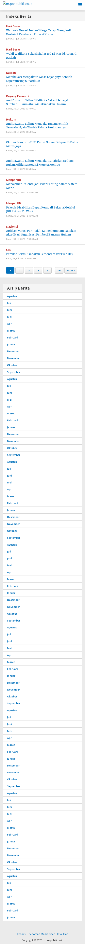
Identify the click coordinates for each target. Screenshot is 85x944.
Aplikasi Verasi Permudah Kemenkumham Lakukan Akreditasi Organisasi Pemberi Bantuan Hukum (41, 232)
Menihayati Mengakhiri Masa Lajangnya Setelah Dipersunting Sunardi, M (39, 79)
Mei (9, 317)
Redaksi (21, 934)
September (13, 372)
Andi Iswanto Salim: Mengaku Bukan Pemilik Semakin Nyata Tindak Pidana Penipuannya (37, 125)
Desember (13, 351)
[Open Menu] (80, 4)
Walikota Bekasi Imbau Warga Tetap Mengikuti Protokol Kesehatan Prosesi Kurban (38, 32)
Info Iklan (62, 934)
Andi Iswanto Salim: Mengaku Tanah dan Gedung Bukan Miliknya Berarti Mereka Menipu (40, 162)
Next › (71, 270)
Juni (9, 310)
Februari (12, 337)
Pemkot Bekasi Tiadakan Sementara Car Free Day (39, 254)
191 (59, 270)
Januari (11, 344)
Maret (11, 330)
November (13, 358)
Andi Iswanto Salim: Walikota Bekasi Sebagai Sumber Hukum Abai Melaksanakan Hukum (37, 102)
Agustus (12, 296)
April (10, 323)
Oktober (12, 365)
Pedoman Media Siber (42, 934)
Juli (9, 303)
